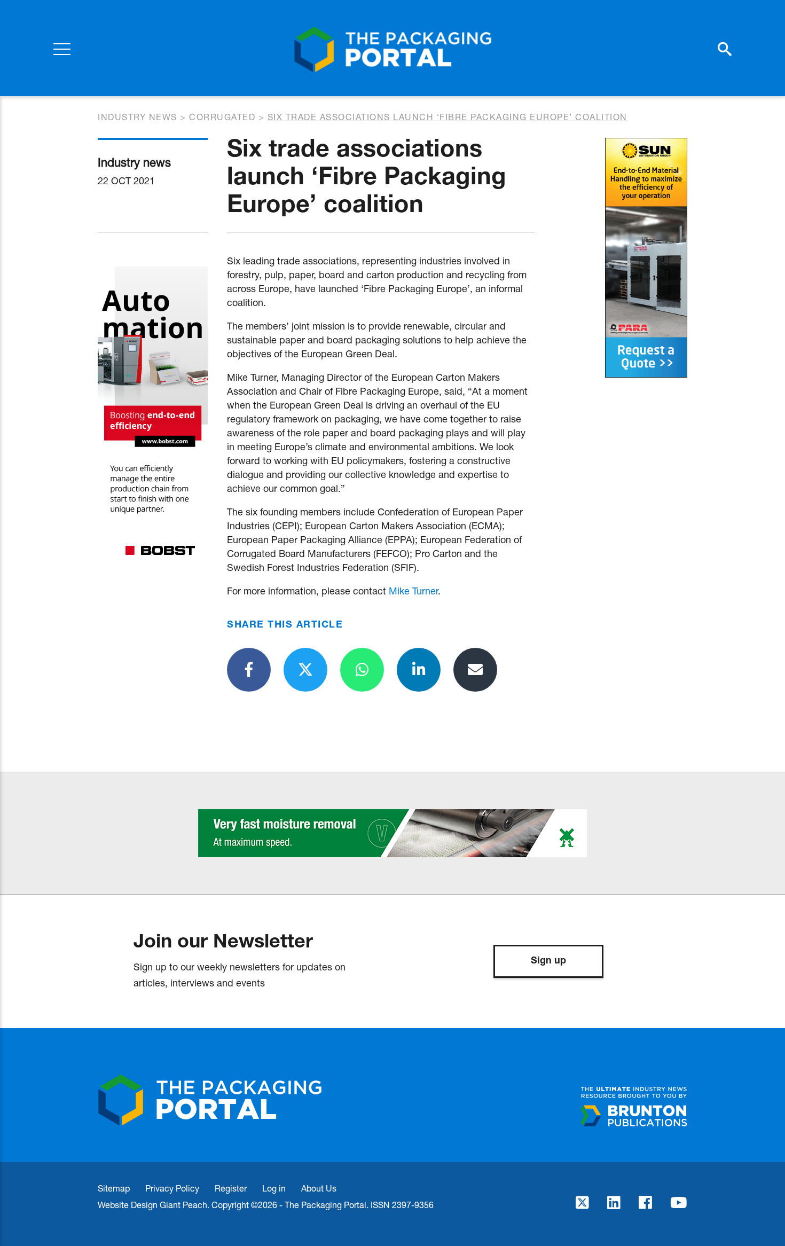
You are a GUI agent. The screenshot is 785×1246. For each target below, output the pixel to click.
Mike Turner (413, 591)
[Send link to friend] (475, 670)
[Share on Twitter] (305, 670)
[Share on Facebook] (249, 670)
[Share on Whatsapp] (362, 670)
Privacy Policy (172, 1188)
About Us (318, 1188)
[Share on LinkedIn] (419, 670)
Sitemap (114, 1188)
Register (231, 1188)
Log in (274, 1188)
